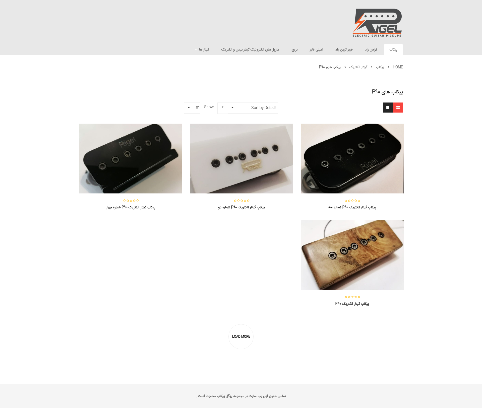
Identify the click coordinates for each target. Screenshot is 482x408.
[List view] (388, 108)
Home (398, 67)
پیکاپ (380, 67)
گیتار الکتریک (358, 67)
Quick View (352, 148)
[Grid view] (398, 108)
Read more (352, 211)
